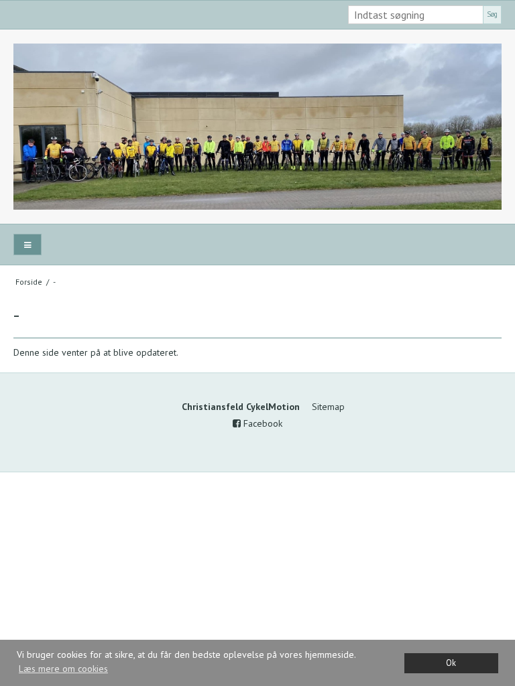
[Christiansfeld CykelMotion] (257, 127)
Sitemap (328, 407)
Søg (492, 14)
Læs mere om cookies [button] (63, 669)
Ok (451, 662)
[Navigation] (27, 245)
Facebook (261, 423)
